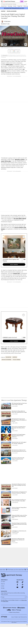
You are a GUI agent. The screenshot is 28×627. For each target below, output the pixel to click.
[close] (27, 625)
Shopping (3, 11)
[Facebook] (17, 584)
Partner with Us (24, 617)
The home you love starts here (14, 569)
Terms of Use (24, 600)
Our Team (3, 581)
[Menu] (2, 1)
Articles (14, 6)
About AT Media (14, 617)
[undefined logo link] (9, 1)
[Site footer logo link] (14, 575)
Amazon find (16, 273)
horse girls (4, 348)
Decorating (10, 6)
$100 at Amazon (14, 341)
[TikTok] (22, 582)
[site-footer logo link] (4, 617)
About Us (3, 583)
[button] (25, 44)
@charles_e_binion (19, 159)
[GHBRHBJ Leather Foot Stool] (14, 324)
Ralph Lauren (9, 64)
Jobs (19, 617)
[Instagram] (17, 582)
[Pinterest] (22, 584)
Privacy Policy (5, 601)
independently (5, 55)
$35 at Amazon (14, 264)
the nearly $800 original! (20, 218)
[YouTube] (17, 587)
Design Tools (20, 6)
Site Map (2, 588)
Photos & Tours (4, 6)
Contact (2, 586)
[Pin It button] (5, 44)
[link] (19, 404)
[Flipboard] (22, 587)
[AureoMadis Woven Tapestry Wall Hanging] (14, 246)
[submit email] (25, 597)
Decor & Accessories (11, 11)
